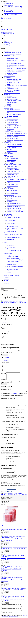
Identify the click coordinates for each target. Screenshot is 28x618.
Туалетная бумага (8, 214)
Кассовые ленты (8, 106)
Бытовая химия (7, 77)
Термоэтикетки (10, 239)
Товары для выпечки (9, 188)
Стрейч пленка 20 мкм (12, 186)
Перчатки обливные (12, 124)
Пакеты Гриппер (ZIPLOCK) (14, 250)
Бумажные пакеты (11, 61)
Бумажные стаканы (11, 264)
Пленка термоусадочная (13, 261)
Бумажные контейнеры (12, 58)
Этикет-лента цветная (12, 240)
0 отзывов (3, 322)
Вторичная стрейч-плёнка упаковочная (17, 179)
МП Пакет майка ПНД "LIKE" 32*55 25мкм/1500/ (13, 548)
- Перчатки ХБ (10, 129)
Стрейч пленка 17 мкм (12, 184)
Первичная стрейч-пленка (13, 181)
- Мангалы (9, 198)
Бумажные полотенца (9, 76)
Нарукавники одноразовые (13, 169)
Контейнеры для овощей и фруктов (16, 135)
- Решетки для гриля (12, 200)
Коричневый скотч (11, 160)
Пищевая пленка (8, 253)
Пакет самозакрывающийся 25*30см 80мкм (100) (13, 529)
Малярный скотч (11, 161)
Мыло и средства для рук (13, 82)
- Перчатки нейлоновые (13, 127)
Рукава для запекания (12, 193)
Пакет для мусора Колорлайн (19, 494)
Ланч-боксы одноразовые (13, 109)
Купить (11, 344)
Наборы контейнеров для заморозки (16, 205)
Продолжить (4, 383)
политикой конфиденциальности (10, 616)
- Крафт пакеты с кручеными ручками (16, 68)
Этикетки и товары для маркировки (13, 234)
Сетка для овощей (8, 153)
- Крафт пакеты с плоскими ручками (16, 70)
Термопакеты (10, 222)
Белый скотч (10, 156)
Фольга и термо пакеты (10, 220)
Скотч (5, 155)
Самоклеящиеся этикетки (13, 237)
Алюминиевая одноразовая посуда (12, 52)
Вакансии (6, 283)
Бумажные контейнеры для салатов (16, 60)
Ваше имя (3, 373)
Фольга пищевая (11, 223)
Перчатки (6, 117)
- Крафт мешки (10, 66)
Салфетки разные (8, 142)
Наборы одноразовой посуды (14, 208)
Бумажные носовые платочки (14, 146)
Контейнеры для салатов (13, 136)
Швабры (9, 229)
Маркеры (9, 104)
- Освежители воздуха (12, 88)
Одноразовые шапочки (12, 176)
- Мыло (8, 84)
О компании (7, 277)
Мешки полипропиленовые (14, 248)
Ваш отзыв (3, 379)
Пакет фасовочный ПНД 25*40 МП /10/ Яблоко (13, 589)
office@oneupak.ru (15, 393)
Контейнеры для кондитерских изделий (17, 133)
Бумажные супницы (12, 73)
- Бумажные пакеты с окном (14, 63)
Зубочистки (10, 267)
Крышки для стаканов (12, 269)
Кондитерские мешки (12, 192)
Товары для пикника (9, 195)
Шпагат (6, 232)
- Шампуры (9, 201)
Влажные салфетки (11, 147)
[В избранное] (1, 504)
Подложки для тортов (12, 116)
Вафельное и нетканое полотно (12, 93)
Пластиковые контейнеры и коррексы (13, 131)
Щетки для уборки (11, 231)
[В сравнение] (2, 504)
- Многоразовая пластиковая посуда (16, 211)
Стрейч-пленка (7, 177)
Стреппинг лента (11, 218)
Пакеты (5, 242)
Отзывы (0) (6, 357)
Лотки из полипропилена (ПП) (14, 114)
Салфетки (9, 149)
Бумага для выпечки (12, 190)
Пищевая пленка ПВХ (12, 256)
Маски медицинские (12, 168)
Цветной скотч (10, 163)
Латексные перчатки (12, 120)
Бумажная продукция (9, 55)
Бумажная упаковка (9, 56)
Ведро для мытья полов (13, 226)
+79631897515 (8, 491)
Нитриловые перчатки (12, 122)
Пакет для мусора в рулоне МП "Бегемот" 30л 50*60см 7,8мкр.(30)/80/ (12, 539)
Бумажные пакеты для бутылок (14, 71)
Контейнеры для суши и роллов (15, 140)
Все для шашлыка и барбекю (14, 196)
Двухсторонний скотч (12, 158)
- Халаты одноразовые (12, 174)
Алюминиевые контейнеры (14, 54)
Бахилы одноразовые (12, 166)
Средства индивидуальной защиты (12, 164)
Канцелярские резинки (12, 99)
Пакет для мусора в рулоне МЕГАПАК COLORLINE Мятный (12, 494)
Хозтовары (6, 224)
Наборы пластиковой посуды (14, 210)
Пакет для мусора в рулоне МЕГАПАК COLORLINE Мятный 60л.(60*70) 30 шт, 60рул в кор (13, 606)
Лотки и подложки (8, 108)
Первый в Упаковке (7, 612)
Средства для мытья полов (13, 90)
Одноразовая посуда (9, 262)
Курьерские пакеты (11, 247)
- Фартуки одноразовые (13, 173)
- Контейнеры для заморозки (14, 206)
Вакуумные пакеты (11, 245)
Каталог (3, 48)
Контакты (6, 279)
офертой (25, 615)
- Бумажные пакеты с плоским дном (16, 65)
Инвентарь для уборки (12, 80)
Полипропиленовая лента (13, 217)
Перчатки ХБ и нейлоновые (14, 125)
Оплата (5, 281)
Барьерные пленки (11, 254)
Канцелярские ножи (12, 97)
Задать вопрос (4, 354)
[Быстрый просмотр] (4, 504)
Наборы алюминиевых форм (14, 203)
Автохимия (6, 51)
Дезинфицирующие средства (14, 79)
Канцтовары (7, 94)
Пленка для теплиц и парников (11, 275)
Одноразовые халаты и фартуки (15, 171)
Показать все (10, 74)
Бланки (8, 236)
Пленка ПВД (10, 182)
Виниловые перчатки (12, 119)
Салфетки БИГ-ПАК (12, 151)
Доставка (6, 280)
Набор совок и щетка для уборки (15, 228)
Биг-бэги (9, 243)
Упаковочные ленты (9, 215)
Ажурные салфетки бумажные (14, 144)
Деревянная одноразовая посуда (15, 266)
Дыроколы (9, 96)
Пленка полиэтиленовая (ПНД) (15, 259)
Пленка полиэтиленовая (13, 258)
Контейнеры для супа (12, 138)
